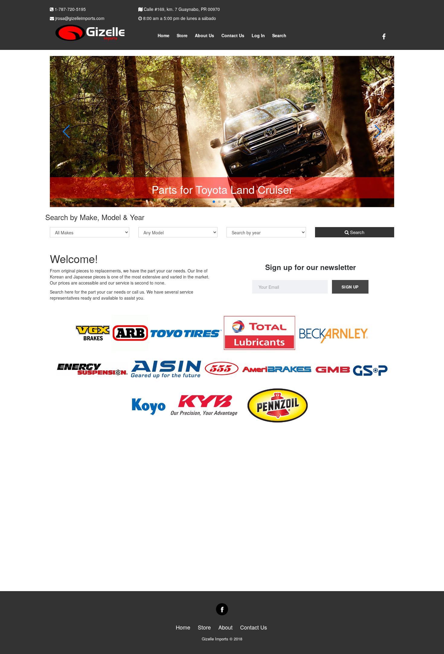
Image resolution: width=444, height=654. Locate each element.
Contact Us (232, 35)
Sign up (350, 287)
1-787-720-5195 (69, 9)
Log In (258, 35)
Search (356, 232)
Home (163, 35)
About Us (204, 35)
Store (182, 35)
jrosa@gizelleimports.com (79, 18)
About (225, 627)
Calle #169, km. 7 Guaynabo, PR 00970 (181, 9)
